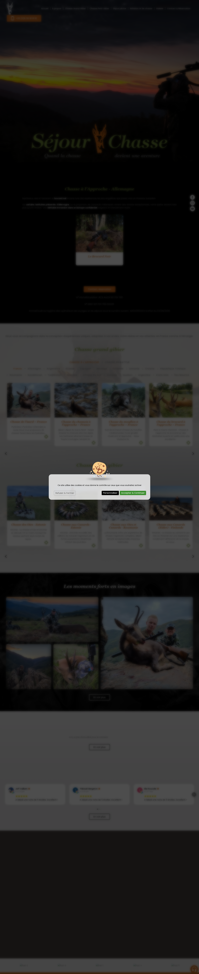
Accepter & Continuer (133, 492)
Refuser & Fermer (64, 493)
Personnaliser (110, 492)
